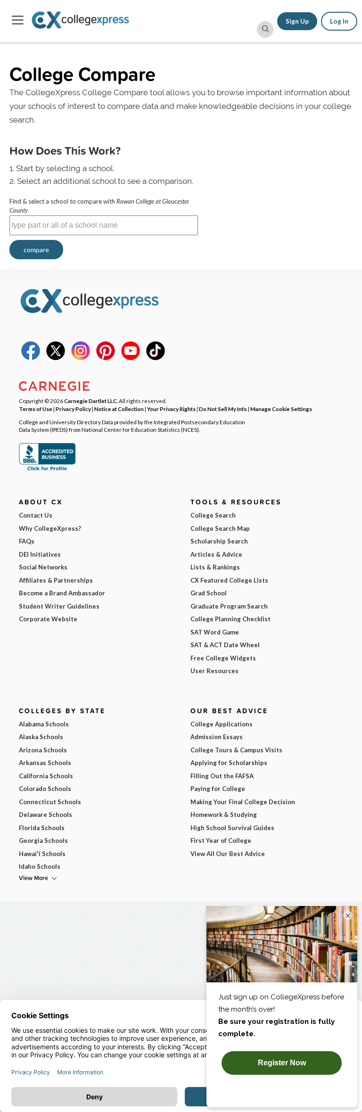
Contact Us (35, 515)
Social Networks (43, 567)
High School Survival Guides (232, 828)
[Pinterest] (105, 358)
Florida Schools (42, 828)
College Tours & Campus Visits (236, 750)
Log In (339, 21)
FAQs (26, 541)
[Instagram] (80, 358)
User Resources (214, 671)
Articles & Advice (216, 554)
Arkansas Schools (45, 762)
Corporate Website (48, 619)
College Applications (221, 724)
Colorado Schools (45, 788)
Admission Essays (216, 737)
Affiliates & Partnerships (56, 580)
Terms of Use (35, 408)
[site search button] (265, 29)
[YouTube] (130, 358)
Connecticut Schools (50, 802)
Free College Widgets (223, 658)
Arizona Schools (43, 750)
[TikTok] (155, 358)
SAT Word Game (214, 632)
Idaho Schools (39, 866)
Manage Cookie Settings (281, 408)
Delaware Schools (45, 814)
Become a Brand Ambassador (62, 593)
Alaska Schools (41, 737)
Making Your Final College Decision (242, 802)
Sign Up (297, 21)
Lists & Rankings (215, 567)
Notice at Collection (119, 408)
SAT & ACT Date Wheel (225, 645)
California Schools (46, 776)
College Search (213, 515)
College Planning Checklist (230, 619)
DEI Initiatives (40, 554)
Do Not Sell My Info (223, 408)
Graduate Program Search (229, 606)
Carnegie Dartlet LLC (90, 400)
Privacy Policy (73, 408)
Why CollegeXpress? (50, 528)
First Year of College (220, 840)
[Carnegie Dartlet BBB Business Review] (47, 469)
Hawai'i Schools (42, 853)
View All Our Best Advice (227, 853)
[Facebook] (30, 358)
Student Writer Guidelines (59, 606)
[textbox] (103, 225)
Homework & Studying (223, 814)
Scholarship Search (219, 541)
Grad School (208, 593)
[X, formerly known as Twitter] (55, 358)
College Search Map (220, 528)
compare (36, 250)
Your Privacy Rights (171, 408)
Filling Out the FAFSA (222, 776)
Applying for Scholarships (228, 762)
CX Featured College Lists (229, 580)
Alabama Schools (44, 724)
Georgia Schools (43, 840)
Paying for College (217, 788)
